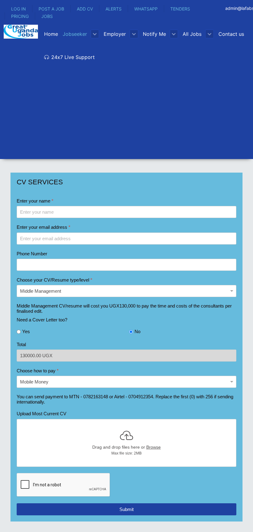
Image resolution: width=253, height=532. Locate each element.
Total (21, 344)
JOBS (47, 16)
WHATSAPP (146, 8)
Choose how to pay (38, 370)
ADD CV (85, 8)
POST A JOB (51, 8)
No (137, 331)
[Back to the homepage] (21, 32)
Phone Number (32, 253)
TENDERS (180, 8)
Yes (26, 331)
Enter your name (35, 200)
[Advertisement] (126, 116)
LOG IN (18, 8)
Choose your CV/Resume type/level (54, 280)
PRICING (20, 16)
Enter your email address (43, 227)
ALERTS (114, 8)
